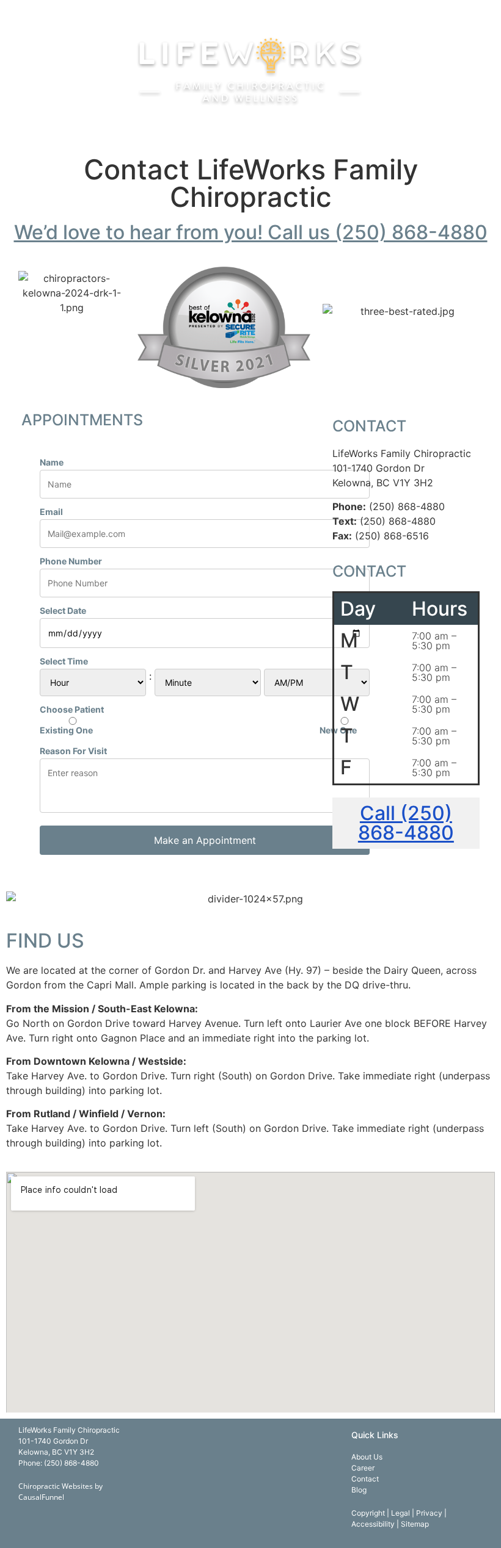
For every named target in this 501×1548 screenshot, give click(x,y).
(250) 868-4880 (71, 1462)
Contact (365, 1478)
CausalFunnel (41, 1497)
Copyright (369, 1512)
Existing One (66, 730)
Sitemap (415, 1523)
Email (51, 512)
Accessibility (374, 1523)
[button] (250, 11)
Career (363, 1467)
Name (52, 462)
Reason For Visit (73, 751)
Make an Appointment (205, 840)
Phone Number (71, 561)
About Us (366, 1456)
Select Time (64, 661)
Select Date (63, 611)
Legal (401, 1512)
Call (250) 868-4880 (406, 822)
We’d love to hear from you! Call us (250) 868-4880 (251, 232)
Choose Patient (72, 709)
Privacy (430, 1512)
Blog (359, 1489)
